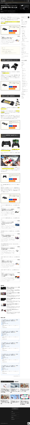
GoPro (22, 96)
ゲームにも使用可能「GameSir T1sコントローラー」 (9, 52)
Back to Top (15, 408)
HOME (12, 411)
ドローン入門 (13, 413)
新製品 (26, 21)
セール (23, 21)
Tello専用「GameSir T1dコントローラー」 (7, 49)
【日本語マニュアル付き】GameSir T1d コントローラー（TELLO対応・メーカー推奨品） (14, 27)
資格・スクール (24, 36)
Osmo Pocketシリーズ (25, 89)
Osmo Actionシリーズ (24, 91)
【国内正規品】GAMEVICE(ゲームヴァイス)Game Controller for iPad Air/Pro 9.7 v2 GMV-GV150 (14, 122)
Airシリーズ (23, 68)
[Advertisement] (25, 104)
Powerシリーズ (24, 86)
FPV (22, 88)
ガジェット (23, 57)
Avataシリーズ (24, 70)
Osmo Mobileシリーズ (25, 83)
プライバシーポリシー (14, 415)
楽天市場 (15, 86)
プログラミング (24, 24)
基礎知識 (23, 33)
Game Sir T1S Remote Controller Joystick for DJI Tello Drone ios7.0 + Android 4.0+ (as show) (14, 175)
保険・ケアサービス (24, 38)
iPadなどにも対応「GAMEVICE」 (6, 51)
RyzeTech (2, 11)
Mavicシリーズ (24, 75)
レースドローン (23, 47)
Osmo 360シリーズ (24, 81)
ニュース (23, 28)
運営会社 (12, 417)
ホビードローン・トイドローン (25, 42)
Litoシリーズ (23, 73)
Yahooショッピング (12, 88)
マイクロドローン (24, 45)
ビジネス (23, 50)
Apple (22, 65)
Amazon (11, 86)
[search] (28, 17)
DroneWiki (4, 423)
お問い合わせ (13, 419)
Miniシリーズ (23, 78)
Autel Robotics (23, 94)
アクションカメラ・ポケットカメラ (25, 54)
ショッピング (23, 30)
